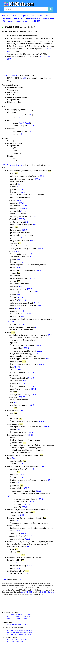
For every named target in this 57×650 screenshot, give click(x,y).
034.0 (27, 504)
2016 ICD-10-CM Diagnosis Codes (18, 630)
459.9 (5, 579)
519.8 (21, 475)
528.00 (18, 267)
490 (18, 184)
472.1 (22, 117)
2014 (50, 57)
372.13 (22, 300)
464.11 (28, 314)
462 (30, 115)
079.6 (26, 488)
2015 (9, 59)
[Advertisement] (21, 67)
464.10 (20, 311)
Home (4, 16)
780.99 (22, 397)
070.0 (29, 254)
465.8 (31, 502)
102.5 (29, 566)
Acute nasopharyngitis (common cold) (24, 21)
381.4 (23, 316)
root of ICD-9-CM (26, 592)
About (9, 624)
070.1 (16, 251)
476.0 (40, 248)
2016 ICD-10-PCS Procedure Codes (19, 634)
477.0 (21, 123)
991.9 (20, 370)
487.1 (35, 216)
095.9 (24, 208)
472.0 (33, 126)
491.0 (20, 189)
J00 (24, 78)
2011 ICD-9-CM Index (47, 592)
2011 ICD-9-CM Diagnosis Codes (21, 16)
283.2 (39, 351)
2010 (25, 617)
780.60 (15, 458)
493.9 (41, 176)
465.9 (38, 491)
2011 (17, 617)
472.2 (29, 110)
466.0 (19, 187)
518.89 (19, 483)
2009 (8, 619)
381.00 (10, 322)
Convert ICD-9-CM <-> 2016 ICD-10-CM (20, 632)
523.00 (20, 238)
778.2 (33, 394)
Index (12, 614)
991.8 (31, 372)
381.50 (22, 219)
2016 (8, 640)
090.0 (23, 211)
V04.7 (41, 364)
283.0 (38, 345)
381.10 (21, 324)
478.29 (30, 469)
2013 (45, 57)
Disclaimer (26, 624)
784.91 (30, 435)
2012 (41, 57)
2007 (25, 619)
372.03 (23, 206)
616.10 (20, 515)
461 (20, 579)
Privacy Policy (16, 624)
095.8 (19, 429)
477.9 (27, 123)
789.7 (22, 411)
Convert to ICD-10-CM (10, 75)
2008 (17, 619)
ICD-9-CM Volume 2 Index (12, 165)
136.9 (43, 466)
